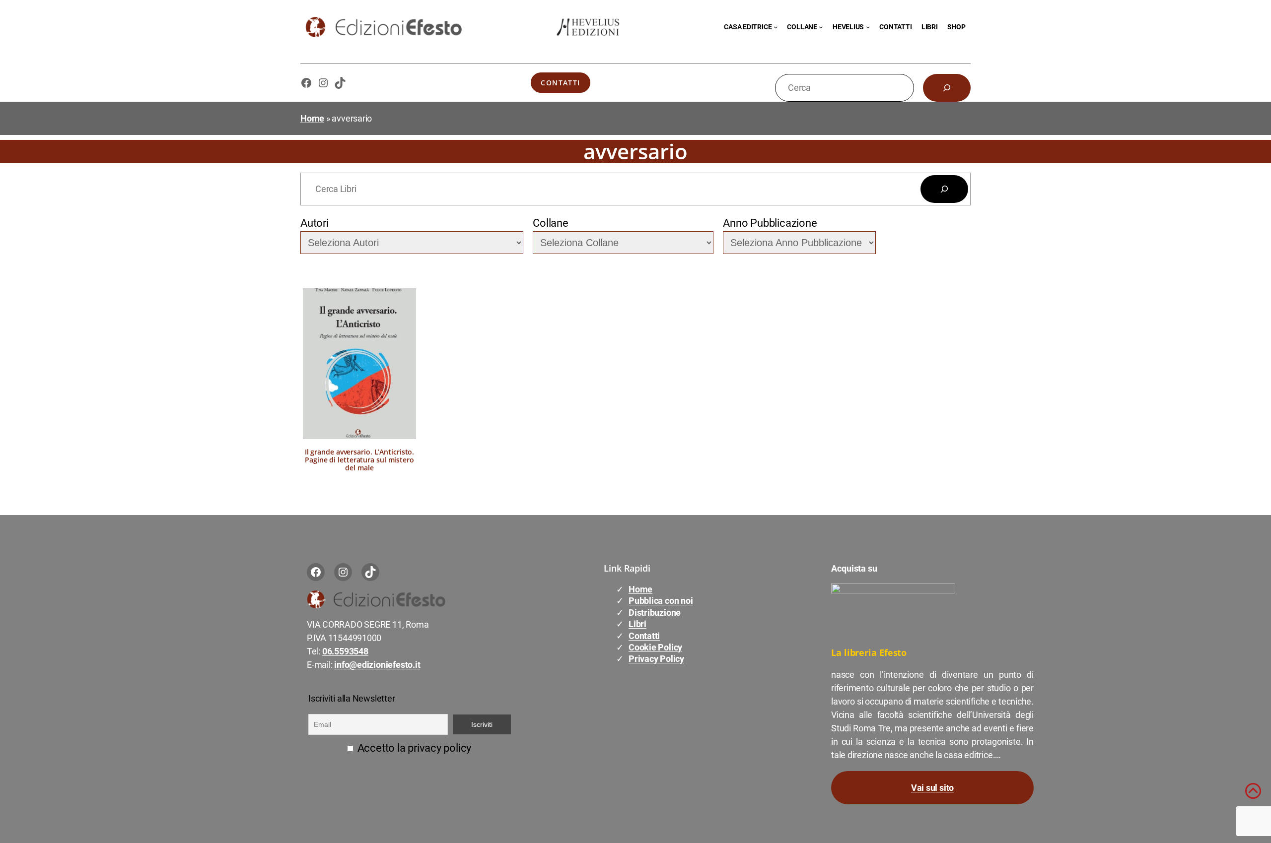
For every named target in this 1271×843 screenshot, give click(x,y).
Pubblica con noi (661, 600)
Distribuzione (655, 612)
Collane (550, 223)
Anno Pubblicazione (770, 223)
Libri (637, 624)
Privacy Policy (656, 658)
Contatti (560, 82)
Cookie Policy (655, 647)
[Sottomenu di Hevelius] (868, 27)
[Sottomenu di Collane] (821, 27)
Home (312, 118)
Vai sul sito (932, 787)
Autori (314, 223)
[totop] (1253, 795)
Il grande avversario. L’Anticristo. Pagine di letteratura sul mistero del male (360, 459)
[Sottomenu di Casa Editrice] (775, 27)
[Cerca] (947, 88)
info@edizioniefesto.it (377, 664)
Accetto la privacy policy (413, 748)
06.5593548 (345, 651)
